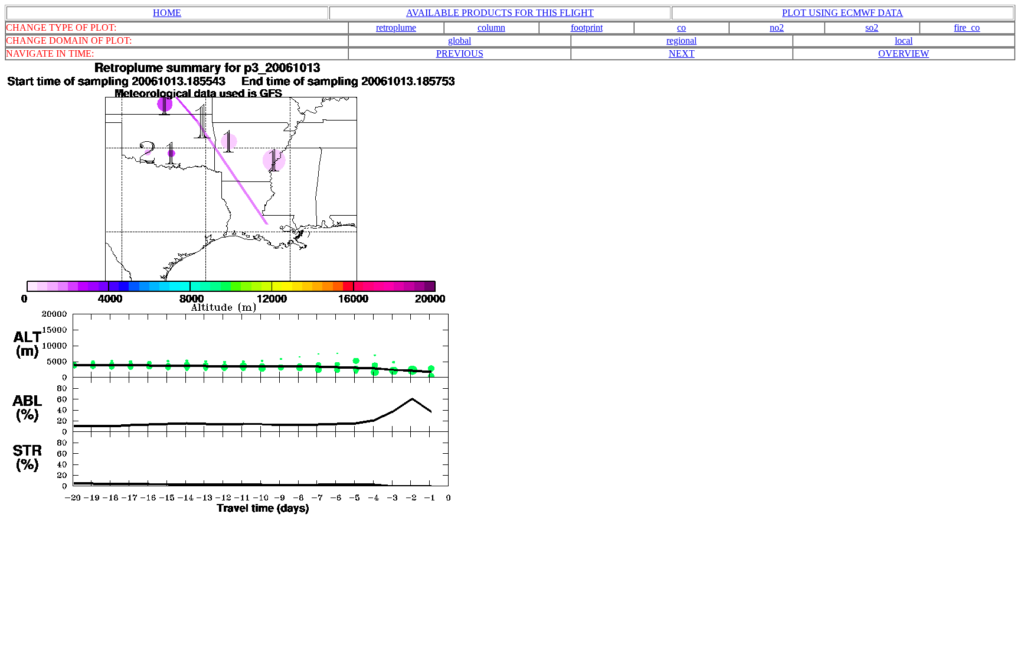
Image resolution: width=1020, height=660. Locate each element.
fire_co (967, 27)
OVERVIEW (903, 53)
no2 (777, 27)
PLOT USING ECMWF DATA (842, 13)
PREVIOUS (459, 53)
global (459, 40)
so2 (871, 27)
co (681, 27)
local (904, 40)
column (491, 27)
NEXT (682, 53)
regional (681, 40)
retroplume (396, 27)
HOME (167, 13)
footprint (587, 27)
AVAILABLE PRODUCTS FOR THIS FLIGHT (500, 13)
